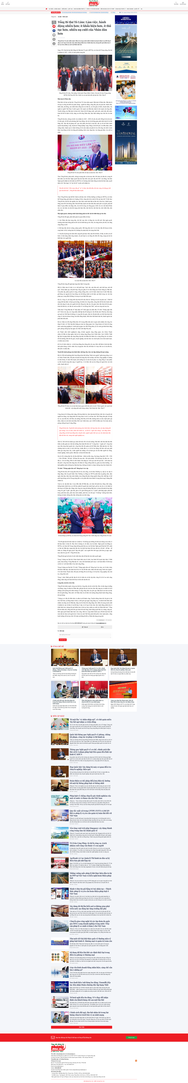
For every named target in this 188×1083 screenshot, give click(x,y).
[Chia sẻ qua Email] (54, 35)
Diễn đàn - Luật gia (73, 791)
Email (2, 4)
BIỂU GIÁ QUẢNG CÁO (99, 1081)
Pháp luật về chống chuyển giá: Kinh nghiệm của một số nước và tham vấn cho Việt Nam (90, 797)
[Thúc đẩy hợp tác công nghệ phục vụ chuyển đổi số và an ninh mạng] (94, 689)
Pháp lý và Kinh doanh (74, 806)
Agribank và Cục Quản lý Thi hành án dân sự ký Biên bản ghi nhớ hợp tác (90, 859)
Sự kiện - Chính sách (74, 745)
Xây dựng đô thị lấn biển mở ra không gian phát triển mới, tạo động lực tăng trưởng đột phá (90, 907)
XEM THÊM (81, 1027)
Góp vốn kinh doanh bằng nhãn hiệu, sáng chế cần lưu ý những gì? (91, 968)
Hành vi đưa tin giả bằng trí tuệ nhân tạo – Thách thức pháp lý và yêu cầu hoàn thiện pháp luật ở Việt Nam (90, 891)
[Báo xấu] (54, 43)
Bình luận (54, 22)
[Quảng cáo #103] (126, 55)
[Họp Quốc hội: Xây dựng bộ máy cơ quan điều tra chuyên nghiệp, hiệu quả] (123, 657)
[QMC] (126, 85)
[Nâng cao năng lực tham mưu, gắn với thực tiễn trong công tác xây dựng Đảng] (123, 689)
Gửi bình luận (63, 639)
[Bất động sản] (126, 165)
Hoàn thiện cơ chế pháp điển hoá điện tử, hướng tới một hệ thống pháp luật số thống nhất (90, 782)
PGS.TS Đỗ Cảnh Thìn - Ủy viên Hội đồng (96, 12)
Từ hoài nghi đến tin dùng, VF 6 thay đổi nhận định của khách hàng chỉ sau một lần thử (89, 998)
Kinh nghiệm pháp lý (74, 963)
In (102, 627)
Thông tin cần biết (73, 993)
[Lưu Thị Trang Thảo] (126, 112)
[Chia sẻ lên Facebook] (54, 30)
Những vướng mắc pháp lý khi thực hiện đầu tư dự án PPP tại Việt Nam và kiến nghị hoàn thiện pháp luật (91, 875)
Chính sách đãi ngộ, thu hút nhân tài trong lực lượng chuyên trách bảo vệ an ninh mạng (64, 702)
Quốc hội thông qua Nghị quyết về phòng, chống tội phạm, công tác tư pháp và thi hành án (65, 669)
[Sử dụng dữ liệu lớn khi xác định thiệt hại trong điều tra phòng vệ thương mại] (60, 957)
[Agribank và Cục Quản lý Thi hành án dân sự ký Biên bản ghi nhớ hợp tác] (60, 863)
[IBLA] (126, 25)
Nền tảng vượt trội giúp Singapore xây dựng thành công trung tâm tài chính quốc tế (91, 829)
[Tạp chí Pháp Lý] (94, 3)
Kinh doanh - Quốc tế (74, 823)
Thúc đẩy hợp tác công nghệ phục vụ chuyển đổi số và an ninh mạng (92, 701)
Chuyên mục (183, 4)
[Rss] (136, 1061)
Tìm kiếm (176, 4)
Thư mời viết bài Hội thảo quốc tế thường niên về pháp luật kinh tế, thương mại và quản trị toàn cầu (91, 939)
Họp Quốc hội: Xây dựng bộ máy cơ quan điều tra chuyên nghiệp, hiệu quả (123, 669)
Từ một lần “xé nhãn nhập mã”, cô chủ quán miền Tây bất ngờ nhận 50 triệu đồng (90, 720)
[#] (126, 135)
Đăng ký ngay (131, 1037)
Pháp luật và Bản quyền (63, 1069)
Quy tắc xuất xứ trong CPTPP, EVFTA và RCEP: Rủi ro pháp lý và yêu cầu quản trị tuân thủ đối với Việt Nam (91, 813)
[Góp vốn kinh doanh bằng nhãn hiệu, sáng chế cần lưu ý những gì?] (60, 972)
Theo (104, 620)
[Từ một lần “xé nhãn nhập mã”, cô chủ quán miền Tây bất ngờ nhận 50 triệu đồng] (60, 724)
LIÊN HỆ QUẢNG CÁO (88, 1081)
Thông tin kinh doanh (74, 730)
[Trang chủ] (46, 9)
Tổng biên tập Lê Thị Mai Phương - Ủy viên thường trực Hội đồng (69, 12)
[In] (54, 39)
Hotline (8, 4)
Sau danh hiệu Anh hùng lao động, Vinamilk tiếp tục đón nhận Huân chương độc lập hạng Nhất (90, 983)
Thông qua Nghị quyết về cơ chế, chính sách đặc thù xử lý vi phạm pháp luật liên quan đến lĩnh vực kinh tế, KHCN (94, 669)
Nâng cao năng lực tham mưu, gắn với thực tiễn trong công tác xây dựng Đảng (122, 701)
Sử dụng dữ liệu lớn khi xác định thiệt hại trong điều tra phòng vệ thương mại (90, 953)
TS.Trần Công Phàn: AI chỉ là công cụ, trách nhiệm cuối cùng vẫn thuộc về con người (88, 844)
